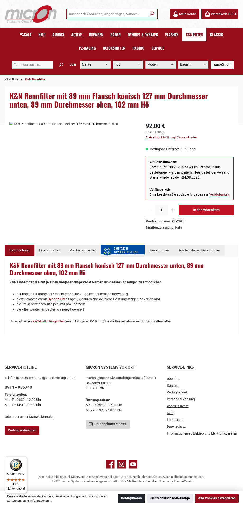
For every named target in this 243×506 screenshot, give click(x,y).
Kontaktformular (41, 417)
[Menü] (24, 459)
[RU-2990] (72, 173)
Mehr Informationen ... (37, 500)
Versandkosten (110, 476)
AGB (170, 413)
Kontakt (173, 386)
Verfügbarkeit (219, 195)
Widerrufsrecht (178, 406)
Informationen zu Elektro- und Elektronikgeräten (202, 433)
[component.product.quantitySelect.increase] (172, 210)
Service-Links (180, 367)
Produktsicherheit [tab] (83, 250)
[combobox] (107, 14)
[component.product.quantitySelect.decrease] (150, 210)
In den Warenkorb (206, 210)
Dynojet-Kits (56, 299)
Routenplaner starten (110, 424)
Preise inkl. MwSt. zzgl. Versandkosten (171, 137)
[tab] (19, 250)
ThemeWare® (182, 481)
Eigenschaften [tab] (49, 250)
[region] (73, 173)
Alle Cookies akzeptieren (217, 498)
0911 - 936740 (18, 387)
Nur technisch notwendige (170, 498)
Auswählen (222, 65)
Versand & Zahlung (181, 399)
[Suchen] (152, 14)
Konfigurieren (131, 498)
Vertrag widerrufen (22, 430)
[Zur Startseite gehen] (31, 14)
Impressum (175, 420)
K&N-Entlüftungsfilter (48, 321)
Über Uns (173, 379)
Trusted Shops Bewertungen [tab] (199, 250)
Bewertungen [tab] (159, 250)
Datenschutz (176, 427)
